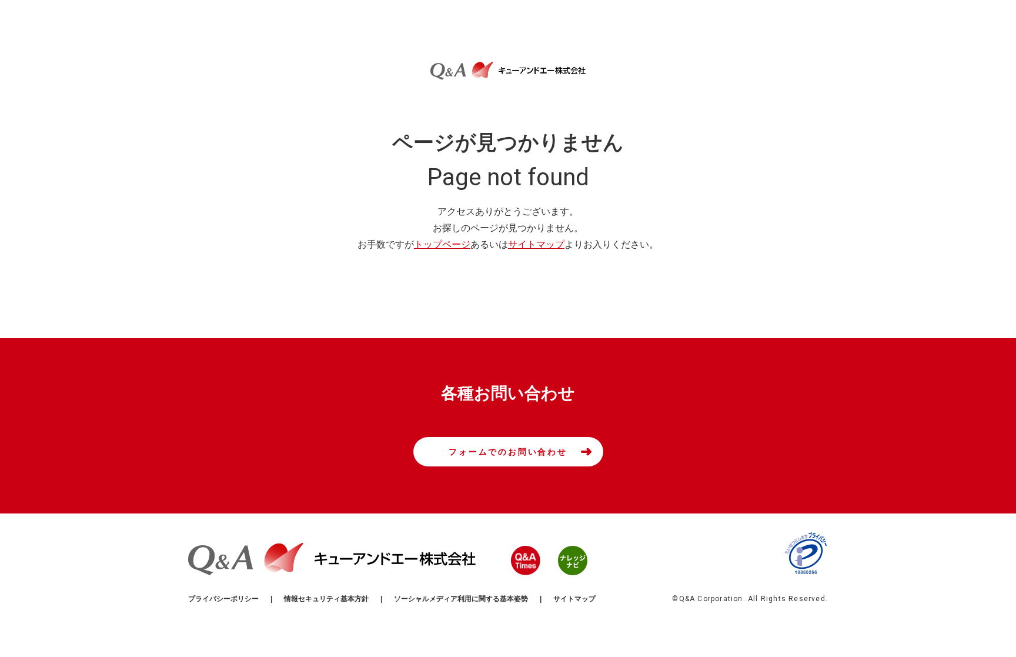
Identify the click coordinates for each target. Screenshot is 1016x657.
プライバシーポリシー (223, 599)
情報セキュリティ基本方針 (326, 599)
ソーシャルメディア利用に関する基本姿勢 (461, 599)
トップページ (442, 244)
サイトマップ (536, 244)
